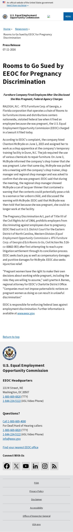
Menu (68, 16)
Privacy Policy (37, 491)
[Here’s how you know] (36, 4)
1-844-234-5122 (12, 401)
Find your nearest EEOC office (20, 447)
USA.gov (36, 524)
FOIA (36, 482)
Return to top (11, 337)
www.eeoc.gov (25, 313)
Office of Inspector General (36, 515)
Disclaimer (36, 499)
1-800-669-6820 (12, 396)
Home (7, 29)
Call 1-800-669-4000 (14, 421)
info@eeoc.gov (12, 439)
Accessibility (36, 507)
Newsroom (21, 29)
